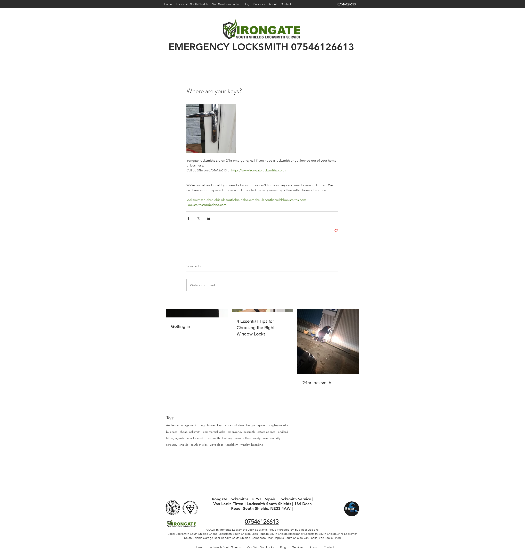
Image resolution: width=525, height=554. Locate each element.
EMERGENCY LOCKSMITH (228, 47)
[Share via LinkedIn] (208, 218)
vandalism (232, 444)
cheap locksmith (190, 432)
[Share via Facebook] (188, 218)
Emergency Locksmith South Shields (312, 534)
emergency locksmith (241, 432)
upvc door (216, 444)
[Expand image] (211, 128)
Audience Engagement (181, 425)
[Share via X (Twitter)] (198, 218)
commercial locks (214, 432)
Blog (202, 425)
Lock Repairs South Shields (269, 534)
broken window (234, 425)
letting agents (175, 438)
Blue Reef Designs (306, 529)
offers (247, 438)
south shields (199, 444)
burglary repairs (278, 425)
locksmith (214, 438)
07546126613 (322, 47)
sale (265, 438)
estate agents (266, 432)
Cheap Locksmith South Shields (230, 534)
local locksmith (196, 438)
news (237, 438)
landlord (282, 432)
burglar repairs (255, 425)
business (171, 432)
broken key (214, 425)
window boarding (252, 444)
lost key (227, 438)
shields (183, 444)
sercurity (171, 444)
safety (256, 438)
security (275, 438)
